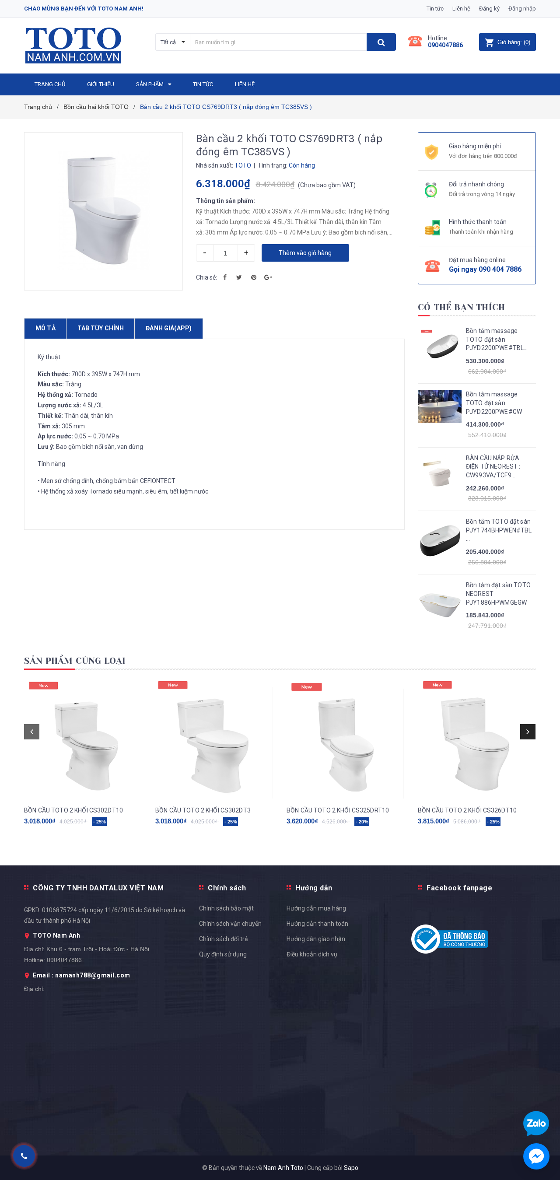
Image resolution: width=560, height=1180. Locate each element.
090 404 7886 (500, 269)
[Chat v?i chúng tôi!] (536, 1156)
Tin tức (435, 8)
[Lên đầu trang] (544, 817)
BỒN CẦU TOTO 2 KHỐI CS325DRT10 (338, 810)
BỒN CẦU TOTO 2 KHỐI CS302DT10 (73, 810)
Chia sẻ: (206, 277)
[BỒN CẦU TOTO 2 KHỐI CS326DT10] (477, 739)
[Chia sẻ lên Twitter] (239, 277)
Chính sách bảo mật (226, 908)
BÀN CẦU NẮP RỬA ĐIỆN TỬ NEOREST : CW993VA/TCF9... (493, 467)
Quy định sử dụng (223, 954)
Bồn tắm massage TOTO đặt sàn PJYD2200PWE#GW (494, 403)
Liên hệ (461, 8)
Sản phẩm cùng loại (75, 661)
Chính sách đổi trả (223, 938)
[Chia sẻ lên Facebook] (224, 277)
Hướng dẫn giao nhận (316, 938)
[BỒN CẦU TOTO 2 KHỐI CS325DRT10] (346, 739)
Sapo (351, 1167)
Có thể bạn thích (461, 307)
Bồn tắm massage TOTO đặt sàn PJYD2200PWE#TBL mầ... (495, 340)
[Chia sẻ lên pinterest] (253, 277)
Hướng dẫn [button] (313, 888)
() (513, 42)
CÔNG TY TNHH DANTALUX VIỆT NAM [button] (98, 888)
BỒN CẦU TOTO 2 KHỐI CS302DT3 (203, 810)
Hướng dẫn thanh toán (317, 923)
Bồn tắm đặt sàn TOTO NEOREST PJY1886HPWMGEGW (498, 593)
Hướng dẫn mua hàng (316, 908)
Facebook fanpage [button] (459, 888)
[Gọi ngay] (23, 1155)
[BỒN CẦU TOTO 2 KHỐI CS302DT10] (83, 739)
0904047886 (445, 45)
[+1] (268, 277)
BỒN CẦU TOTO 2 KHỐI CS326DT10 (467, 810)
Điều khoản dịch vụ (312, 954)
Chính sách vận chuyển (230, 923)
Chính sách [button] (227, 888)
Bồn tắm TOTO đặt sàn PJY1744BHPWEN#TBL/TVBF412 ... (499, 530)
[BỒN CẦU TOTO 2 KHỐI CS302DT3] (214, 739)
